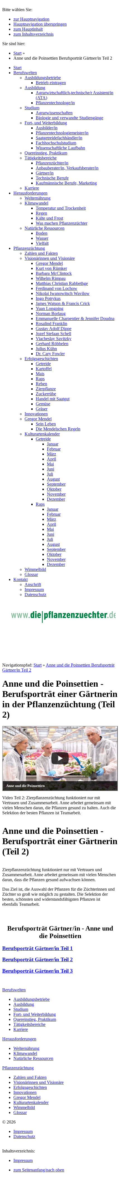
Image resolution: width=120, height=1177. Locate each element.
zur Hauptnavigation (31, 19)
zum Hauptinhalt (28, 29)
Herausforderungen (19, 1038)
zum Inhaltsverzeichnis (33, 34)
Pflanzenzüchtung (18, 1067)
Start (17, 53)
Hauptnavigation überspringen (40, 24)
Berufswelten (14, 989)
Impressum (23, 1160)
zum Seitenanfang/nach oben (38, 1170)
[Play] (60, 758)
